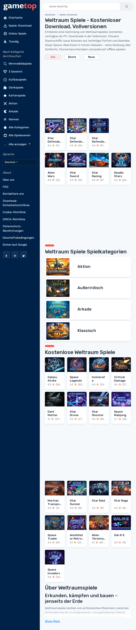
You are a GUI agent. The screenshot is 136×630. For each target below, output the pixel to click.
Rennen (13, 119)
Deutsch (10, 162)
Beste (72, 57)
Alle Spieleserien (19, 135)
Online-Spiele (17, 33)
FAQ (5, 186)
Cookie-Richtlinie (14, 212)
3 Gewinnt (15, 71)
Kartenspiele (17, 95)
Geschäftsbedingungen (18, 237)
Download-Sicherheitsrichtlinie (16, 203)
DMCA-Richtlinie (14, 219)
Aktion (12, 103)
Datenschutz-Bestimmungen (13, 228)
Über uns (8, 179)
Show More (52, 621)
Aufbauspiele (17, 79)
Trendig (13, 41)
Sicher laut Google (15, 244)
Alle (53, 57)
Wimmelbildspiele (20, 63)
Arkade (13, 111)
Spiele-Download (20, 25)
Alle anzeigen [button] (15, 144)
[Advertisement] (88, 87)
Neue (91, 57)
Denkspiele (15, 87)
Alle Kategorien (18, 127)
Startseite (15, 17)
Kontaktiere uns (13, 193)
